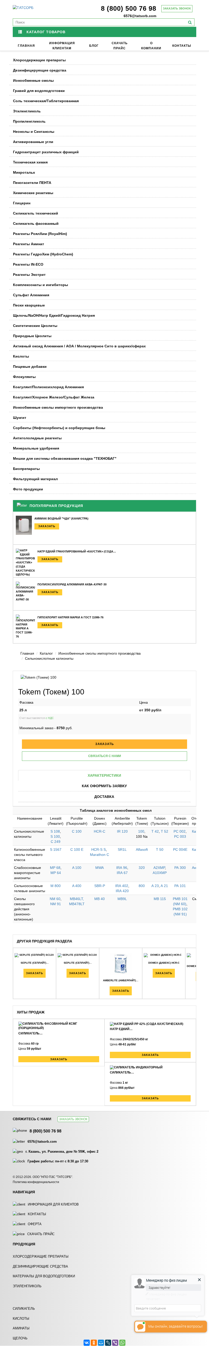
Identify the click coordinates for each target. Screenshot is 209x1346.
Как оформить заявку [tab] (104, 786)
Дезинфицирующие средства (39, 70)
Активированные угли (33, 142)
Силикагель (24, 1308)
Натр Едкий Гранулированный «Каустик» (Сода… (76, 551)
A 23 (155, 886)
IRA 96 (121, 868)
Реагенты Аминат (28, 244)
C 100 (77, 831)
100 (141, 831)
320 (142, 868)
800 (142, 886)
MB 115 (160, 899)
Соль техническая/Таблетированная (46, 101)
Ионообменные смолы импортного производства (58, 407)
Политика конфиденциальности (36, 1182)
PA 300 (180, 868)
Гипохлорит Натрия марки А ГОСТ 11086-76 (70, 617)
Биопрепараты (26, 469)
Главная (26, 46)
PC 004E (180, 849)
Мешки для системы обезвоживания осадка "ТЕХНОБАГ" (64, 458)
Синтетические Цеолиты (35, 326)
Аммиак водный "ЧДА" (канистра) (61, 518)
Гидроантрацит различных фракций (46, 152)
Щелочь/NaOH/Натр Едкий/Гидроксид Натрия (54, 315)
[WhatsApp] (122, 1343)
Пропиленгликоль (29, 121)
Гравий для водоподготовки (39, 91)
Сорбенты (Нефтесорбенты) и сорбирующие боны (59, 428)
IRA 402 (121, 886)
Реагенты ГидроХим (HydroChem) (43, 254)
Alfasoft (142, 849)
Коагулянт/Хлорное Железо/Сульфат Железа (53, 397)
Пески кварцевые (29, 305)
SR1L (122, 849)
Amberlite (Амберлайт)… (120, 980)
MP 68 (55, 868)
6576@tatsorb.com (140, 16)
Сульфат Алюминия (31, 295)
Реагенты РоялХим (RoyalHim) (40, 234)
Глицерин (21, 203)
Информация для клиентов (53, 1204)
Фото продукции (28, 489)
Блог (94, 46)
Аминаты (21, 1328)
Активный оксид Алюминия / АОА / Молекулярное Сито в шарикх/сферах (79, 346)
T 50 (159, 849)
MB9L (122, 899)
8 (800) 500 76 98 (128, 8)
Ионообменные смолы (33, 80)
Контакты (181, 46)
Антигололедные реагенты (37, 438)
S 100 (55, 836)
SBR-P (99, 886)
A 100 (76, 868)
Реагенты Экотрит (29, 275)
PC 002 (180, 831)
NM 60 (55, 899)
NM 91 (55, 904)
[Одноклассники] (94, 1343)
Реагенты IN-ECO (28, 264)
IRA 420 (122, 891)
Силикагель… (30, 1033)
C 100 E (76, 849)
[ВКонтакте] (87, 1343)
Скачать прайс (41, 1234)
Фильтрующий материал (35, 479)
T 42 (155, 831)
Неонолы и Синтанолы (33, 131)
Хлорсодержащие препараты (39, 60)
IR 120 (122, 831)
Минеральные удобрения (36, 448)
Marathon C (99, 855)
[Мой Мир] (101, 1343)
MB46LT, (77, 899)
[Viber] (115, 1343)
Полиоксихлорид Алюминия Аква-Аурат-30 (72, 584)
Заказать (46, 526)
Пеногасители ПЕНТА (32, 183)
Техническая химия (30, 162)
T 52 (164, 831)
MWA (99, 868)
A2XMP (159, 868)
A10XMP (160, 873)
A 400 (76, 886)
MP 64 (55, 873)
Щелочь (20, 1338)
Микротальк (24, 172)
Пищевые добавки (30, 366)
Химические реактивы (33, 193)
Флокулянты (24, 377)
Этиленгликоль (27, 111)
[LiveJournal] (108, 1343)
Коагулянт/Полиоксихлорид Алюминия (48, 387)
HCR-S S (98, 849)
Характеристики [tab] (104, 775)
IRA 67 (122, 873)
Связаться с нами (104, 756)
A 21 (164, 886)
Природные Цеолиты (32, 336)
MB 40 (99, 899)
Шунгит (19, 418)
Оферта (35, 1224)
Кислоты (21, 356)
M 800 (55, 886)
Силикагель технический (35, 213)
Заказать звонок (177, 8)
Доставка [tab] (104, 797)
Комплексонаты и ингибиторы (40, 285)
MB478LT (77, 904)
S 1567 (55, 849)
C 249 (55, 842)
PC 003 (180, 836)
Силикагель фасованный (36, 223)
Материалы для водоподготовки (44, 1276)
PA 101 (180, 886)
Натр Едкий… (121, 1029)
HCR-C (99, 831)
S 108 (55, 831)
